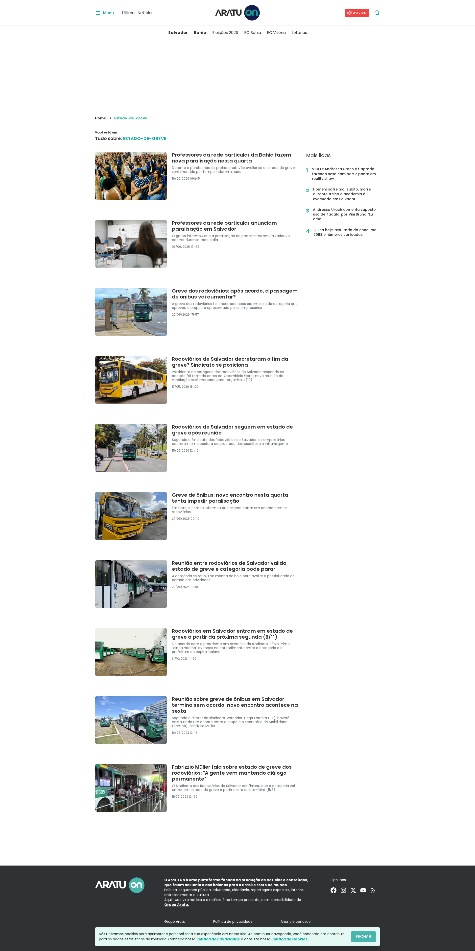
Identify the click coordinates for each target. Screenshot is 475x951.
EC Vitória (276, 32)
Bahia (200, 32)
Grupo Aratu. (176, 904)
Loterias (299, 32)
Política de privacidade (233, 921)
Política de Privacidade (218, 939)
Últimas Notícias (137, 13)
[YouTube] (363, 890)
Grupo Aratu (174, 921)
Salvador (178, 32)
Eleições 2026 (225, 32)
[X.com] (353, 890)
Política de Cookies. (290, 939)
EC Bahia (252, 32)
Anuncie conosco (296, 921)
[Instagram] (343, 890)
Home (100, 118)
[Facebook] (333, 890)
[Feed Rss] (373, 890)
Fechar (363, 936)
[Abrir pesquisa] (377, 13)
